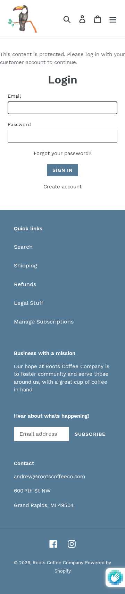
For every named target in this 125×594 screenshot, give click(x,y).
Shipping (25, 265)
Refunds (25, 284)
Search (23, 246)
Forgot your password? (62, 153)
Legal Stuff (28, 303)
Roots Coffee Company (58, 562)
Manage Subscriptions (44, 321)
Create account (62, 187)
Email (14, 96)
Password (19, 124)
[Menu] (112, 19)
